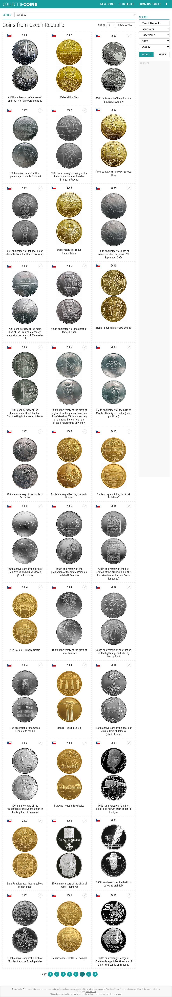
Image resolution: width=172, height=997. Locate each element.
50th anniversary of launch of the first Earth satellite (114, 100)
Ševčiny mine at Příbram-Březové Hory (114, 173)
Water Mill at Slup (69, 97)
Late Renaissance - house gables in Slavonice (25, 885)
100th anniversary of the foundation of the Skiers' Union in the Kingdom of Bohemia (25, 809)
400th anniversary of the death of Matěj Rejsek (69, 330)
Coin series (126, 4)
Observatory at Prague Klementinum (69, 251)
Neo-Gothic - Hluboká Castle (25, 650)
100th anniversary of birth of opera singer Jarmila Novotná (25, 175)
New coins (107, 4)
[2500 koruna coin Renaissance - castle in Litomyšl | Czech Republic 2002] (84, 895)
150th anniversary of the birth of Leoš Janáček (69, 651)
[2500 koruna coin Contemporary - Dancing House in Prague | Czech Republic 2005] (84, 431)
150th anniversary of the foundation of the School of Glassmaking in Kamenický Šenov (25, 413)
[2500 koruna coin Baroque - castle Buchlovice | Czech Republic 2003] (84, 743)
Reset (162, 54)
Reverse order (126, 25)
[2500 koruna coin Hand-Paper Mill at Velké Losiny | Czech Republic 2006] (113, 296)
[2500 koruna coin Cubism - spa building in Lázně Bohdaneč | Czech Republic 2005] (129, 431)
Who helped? (91, 991)
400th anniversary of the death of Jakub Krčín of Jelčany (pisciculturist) (113, 731)
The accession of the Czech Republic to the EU (25, 729)
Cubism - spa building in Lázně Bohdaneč (113, 496)
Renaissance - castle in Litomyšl (69, 958)
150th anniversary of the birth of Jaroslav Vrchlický (113, 884)
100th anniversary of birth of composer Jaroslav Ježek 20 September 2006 (113, 254)
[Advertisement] (154, 116)
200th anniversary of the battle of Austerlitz (25, 496)
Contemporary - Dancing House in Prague (69, 496)
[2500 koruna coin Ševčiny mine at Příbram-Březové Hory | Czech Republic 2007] (113, 140)
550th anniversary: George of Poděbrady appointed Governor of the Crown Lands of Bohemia (113, 961)
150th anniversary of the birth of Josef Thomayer (69, 885)
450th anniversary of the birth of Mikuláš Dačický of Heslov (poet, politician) (113, 413)
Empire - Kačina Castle (69, 727)
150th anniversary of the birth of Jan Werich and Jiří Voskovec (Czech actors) (24, 572)
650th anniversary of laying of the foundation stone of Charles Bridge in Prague (69, 176)
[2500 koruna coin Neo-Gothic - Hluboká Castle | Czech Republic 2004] (40, 587)
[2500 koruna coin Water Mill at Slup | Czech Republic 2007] (69, 66)
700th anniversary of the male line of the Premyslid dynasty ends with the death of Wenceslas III (25, 333)
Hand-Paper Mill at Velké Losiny (113, 327)
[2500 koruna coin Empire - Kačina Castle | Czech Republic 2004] (84, 665)
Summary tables (150, 4)
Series (7, 14)
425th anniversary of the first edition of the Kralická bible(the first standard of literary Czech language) (113, 573)
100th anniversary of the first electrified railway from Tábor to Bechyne (113, 809)
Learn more (117, 994)
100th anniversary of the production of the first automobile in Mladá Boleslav (69, 572)
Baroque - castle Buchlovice (69, 805)
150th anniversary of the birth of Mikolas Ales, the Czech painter (24, 960)
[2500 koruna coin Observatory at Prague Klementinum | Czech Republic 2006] (69, 218)
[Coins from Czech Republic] (9, 35)
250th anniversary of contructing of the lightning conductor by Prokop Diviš (113, 653)
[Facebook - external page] (166, 4)
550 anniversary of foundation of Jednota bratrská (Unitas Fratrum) (24, 252)
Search (146, 54)
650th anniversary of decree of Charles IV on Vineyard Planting (25, 99)
